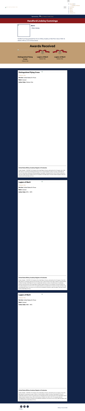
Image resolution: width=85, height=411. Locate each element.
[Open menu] (65, 7)
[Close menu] (68, 1)
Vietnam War (25, 61)
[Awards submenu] (74, 4)
